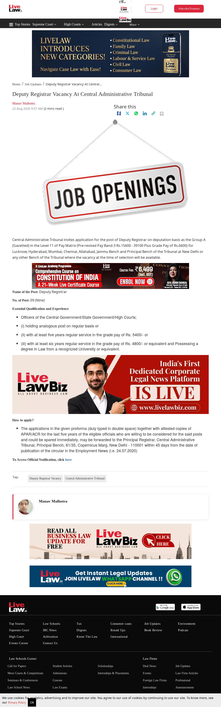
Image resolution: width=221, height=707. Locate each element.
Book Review (153, 630)
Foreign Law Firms (155, 680)
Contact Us (50, 643)
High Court (16, 636)
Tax (79, 623)
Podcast (183, 630)
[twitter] (127, 113)
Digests (109, 24)
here (68, 459)
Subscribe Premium (188, 8)
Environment (187, 623)
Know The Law (87, 636)
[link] (153, 113)
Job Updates (33, 84)
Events (147, 673)
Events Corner (18, 643)
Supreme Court (42, 24)
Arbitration (50, 636)
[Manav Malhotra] (25, 507)
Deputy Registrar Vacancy (45, 478)
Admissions (60, 673)
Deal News (149, 666)
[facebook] (119, 113)
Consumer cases (120, 623)
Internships (149, 687)
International (119, 636)
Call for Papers (17, 666)
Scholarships (105, 666)
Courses (57, 680)
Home (16, 84)
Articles (97, 24)
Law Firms (150, 658)
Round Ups (117, 630)
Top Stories (22, 24)
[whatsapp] (136, 113)
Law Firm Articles (186, 673)
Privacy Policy (17, 702)
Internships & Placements (113, 673)
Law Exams (60, 687)
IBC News (50, 630)
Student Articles (62, 666)
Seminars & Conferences (23, 680)
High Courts (72, 24)
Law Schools (51, 623)
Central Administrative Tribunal (85, 478)
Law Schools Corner (22, 658)
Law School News (19, 687)
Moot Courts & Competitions (25, 673)
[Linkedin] (145, 113)
